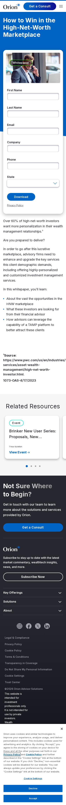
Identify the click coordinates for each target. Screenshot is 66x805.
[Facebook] (28, 626)
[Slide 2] (31, 466)
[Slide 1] (27, 466)
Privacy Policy (13, 644)
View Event (18, 452)
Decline (33, 788)
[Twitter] (38, 626)
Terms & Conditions (17, 656)
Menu (61, 6)
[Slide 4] (39, 466)
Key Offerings (13, 592)
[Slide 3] (35, 466)
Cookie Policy (13, 650)
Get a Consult (40, 6)
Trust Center (12, 682)
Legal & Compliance (17, 637)
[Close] (62, 729)
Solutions (9, 601)
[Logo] (11, 6)
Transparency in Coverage (21, 663)
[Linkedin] (47, 626)
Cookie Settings (14, 675)
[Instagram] (19, 626)
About (7, 610)
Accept (33, 798)
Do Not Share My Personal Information (28, 669)
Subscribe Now (33, 577)
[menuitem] (33, 592)
